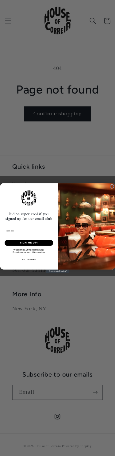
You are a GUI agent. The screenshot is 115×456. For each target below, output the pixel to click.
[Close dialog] (112, 186)
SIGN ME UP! (29, 242)
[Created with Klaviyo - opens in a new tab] (57, 271)
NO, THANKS (29, 259)
